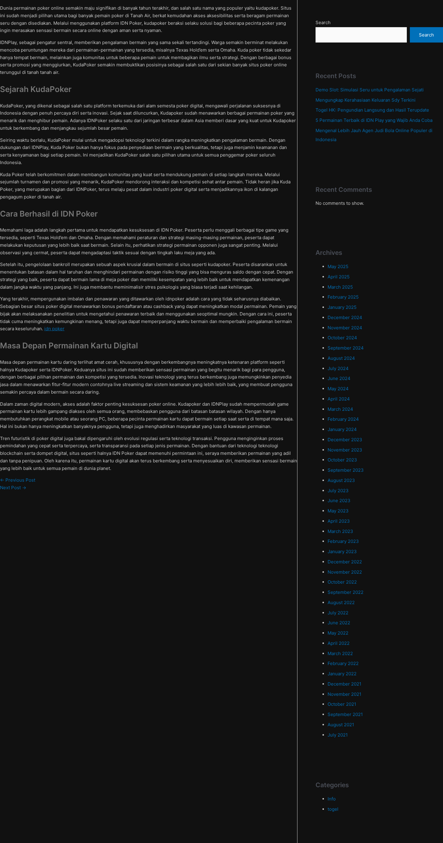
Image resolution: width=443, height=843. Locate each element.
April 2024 (339, 399)
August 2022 (341, 602)
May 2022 (338, 633)
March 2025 (340, 287)
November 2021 (344, 694)
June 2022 (339, 623)
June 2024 (339, 378)
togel (333, 809)
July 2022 (338, 613)
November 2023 (345, 450)
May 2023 (338, 511)
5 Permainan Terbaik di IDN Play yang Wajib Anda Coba (374, 120)
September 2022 (345, 592)
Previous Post (17, 480)
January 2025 (342, 307)
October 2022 (342, 582)
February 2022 (343, 663)
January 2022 (342, 674)
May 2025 (338, 266)
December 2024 (345, 317)
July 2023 (338, 490)
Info (332, 799)
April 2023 (339, 521)
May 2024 (338, 388)
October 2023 (342, 460)
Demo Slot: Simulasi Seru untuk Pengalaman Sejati (370, 90)
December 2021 (344, 684)
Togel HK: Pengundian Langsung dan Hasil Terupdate (372, 110)
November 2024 (345, 328)
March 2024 (340, 409)
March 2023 (340, 531)
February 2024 (343, 419)
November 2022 (345, 572)
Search (323, 22)
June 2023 (339, 500)
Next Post (13, 487)
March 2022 (340, 653)
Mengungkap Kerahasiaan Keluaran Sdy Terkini (366, 100)
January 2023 (342, 551)
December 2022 (345, 562)
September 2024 (346, 348)
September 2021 (345, 714)
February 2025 (343, 297)
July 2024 (338, 368)
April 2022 (339, 643)
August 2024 (341, 358)
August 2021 (341, 724)
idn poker (54, 328)
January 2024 (342, 429)
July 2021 (338, 735)
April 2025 (339, 277)
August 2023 (341, 480)
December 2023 (345, 439)
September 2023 (346, 470)
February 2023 (343, 541)
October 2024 (342, 338)
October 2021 (342, 704)
